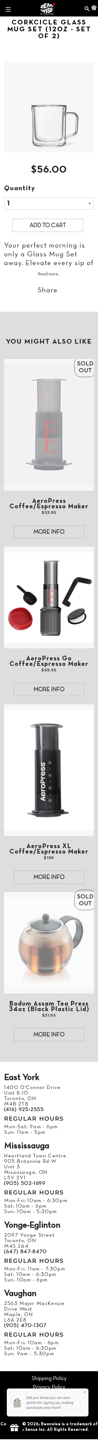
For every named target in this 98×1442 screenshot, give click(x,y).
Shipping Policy (49, 1378)
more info (49, 532)
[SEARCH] (87, 8)
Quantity (19, 188)
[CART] (94, 8)
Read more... (49, 274)
